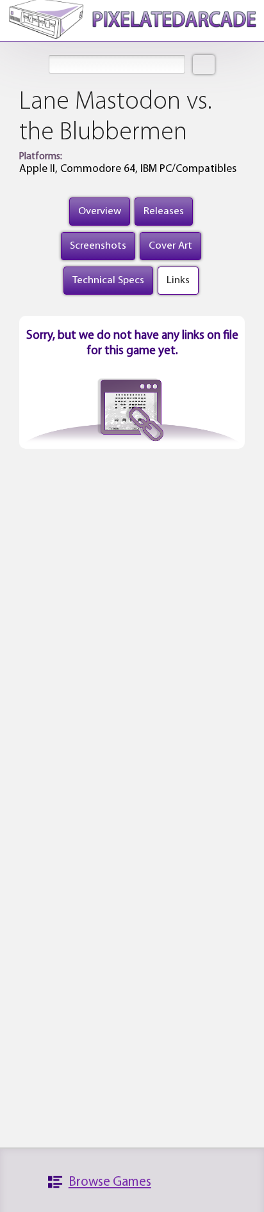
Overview (99, 211)
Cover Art (170, 245)
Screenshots (98, 245)
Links (178, 280)
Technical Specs (108, 280)
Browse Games (110, 1182)
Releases (164, 211)
